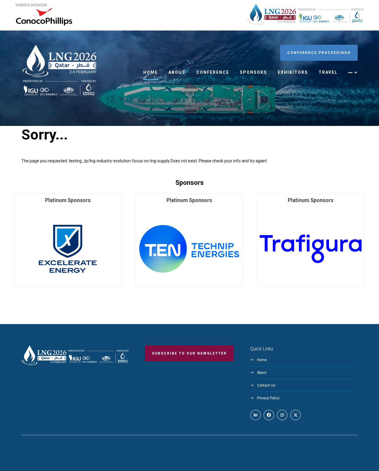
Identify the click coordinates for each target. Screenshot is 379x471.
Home (150, 72)
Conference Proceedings (319, 53)
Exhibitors (293, 72)
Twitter (295, 415)
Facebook (269, 415)
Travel (328, 72)
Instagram (282, 415)
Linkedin (255, 415)
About (177, 72)
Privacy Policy (268, 398)
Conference (212, 72)
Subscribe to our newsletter (189, 353)
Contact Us (266, 385)
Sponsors (253, 72)
